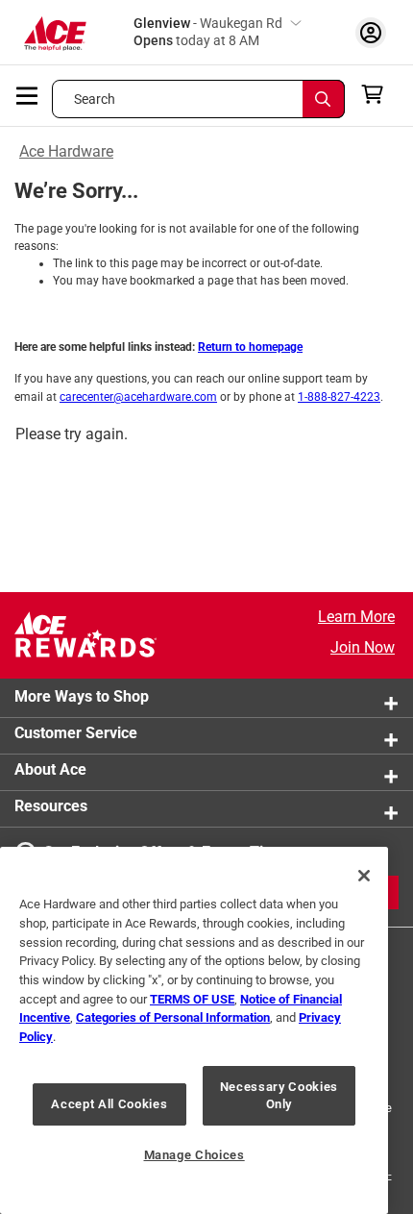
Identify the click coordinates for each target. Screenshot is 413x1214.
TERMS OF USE (192, 999)
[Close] (364, 876)
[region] (194, 1030)
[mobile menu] (27, 94)
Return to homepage (250, 347)
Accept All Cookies (109, 1104)
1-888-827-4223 (339, 397)
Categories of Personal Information (173, 1017)
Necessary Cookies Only (279, 1095)
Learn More (356, 616)
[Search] (324, 99)
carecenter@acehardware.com (138, 397)
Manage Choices (194, 1155)
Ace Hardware (66, 151)
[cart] (378, 94)
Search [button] (95, 99)
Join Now (362, 647)
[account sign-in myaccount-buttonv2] (371, 32)
